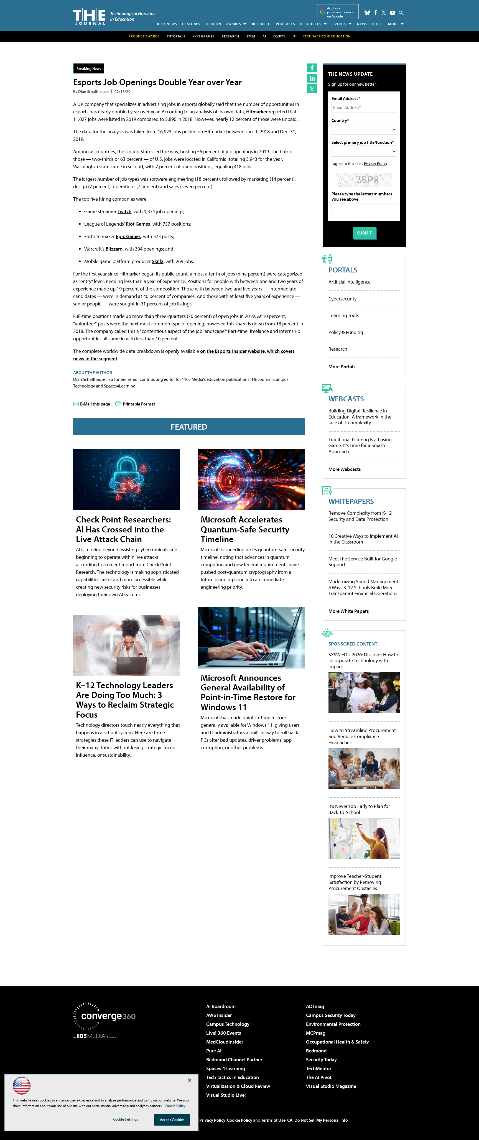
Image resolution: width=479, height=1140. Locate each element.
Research (261, 24)
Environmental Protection (333, 1024)
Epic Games (128, 236)
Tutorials (176, 36)
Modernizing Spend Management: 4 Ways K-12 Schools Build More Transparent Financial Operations (363, 587)
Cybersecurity (342, 298)
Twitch (124, 211)
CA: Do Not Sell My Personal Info (317, 1120)
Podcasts (285, 24)
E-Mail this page (95, 404)
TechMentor (318, 1068)
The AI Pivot (319, 1077)
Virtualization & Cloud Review (238, 1086)
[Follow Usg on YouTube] (392, 13)
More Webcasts (344, 469)
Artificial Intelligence (349, 282)
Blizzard (114, 249)
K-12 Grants (204, 36)
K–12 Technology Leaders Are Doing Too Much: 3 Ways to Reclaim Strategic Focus (125, 699)
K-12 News (167, 24)
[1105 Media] (106, 1066)
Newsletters (370, 24)
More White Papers (348, 611)
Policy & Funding (345, 332)
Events (339, 24)
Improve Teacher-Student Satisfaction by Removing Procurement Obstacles (354, 882)
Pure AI (213, 1050)
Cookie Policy (239, 1120)
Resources (311, 24)
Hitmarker (256, 111)
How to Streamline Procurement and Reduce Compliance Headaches (362, 736)
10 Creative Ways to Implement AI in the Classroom (363, 539)
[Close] (190, 1080)
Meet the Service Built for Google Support (362, 561)
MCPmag (315, 1033)
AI (264, 36)
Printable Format (139, 404)
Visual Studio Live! (226, 1095)
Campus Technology (227, 1024)
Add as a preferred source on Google (340, 12)
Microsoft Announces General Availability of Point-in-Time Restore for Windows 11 (248, 692)
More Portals (342, 366)
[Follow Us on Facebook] (375, 12)
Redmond (316, 1050)
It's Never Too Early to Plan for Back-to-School (359, 809)
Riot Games (138, 224)
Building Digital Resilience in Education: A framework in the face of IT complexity (359, 416)
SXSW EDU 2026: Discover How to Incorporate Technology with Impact (363, 661)
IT (294, 36)
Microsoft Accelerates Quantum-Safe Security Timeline (245, 529)
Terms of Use (273, 1120)
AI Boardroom (221, 1006)
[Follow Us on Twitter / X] (384, 13)
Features (191, 24)
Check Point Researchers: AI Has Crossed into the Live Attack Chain (123, 529)
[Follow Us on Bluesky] (367, 13)
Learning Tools (343, 315)
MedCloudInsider (224, 1042)
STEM (250, 36)
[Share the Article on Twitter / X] (312, 88)
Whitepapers (351, 501)
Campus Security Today (331, 1015)
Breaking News (89, 68)
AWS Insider (219, 1015)
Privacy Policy (375, 163)
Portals (343, 269)
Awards (233, 24)
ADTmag (315, 1006)
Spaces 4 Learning (225, 1068)
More (393, 24)
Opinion (213, 24)
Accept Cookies (172, 1119)
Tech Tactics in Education (232, 1077)
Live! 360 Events (223, 1033)
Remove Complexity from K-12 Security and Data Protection (360, 516)
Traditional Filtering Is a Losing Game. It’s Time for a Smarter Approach (360, 445)
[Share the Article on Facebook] (312, 67)
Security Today (321, 1059)
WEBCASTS (346, 398)
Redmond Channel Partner (234, 1059)
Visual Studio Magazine (331, 1086)
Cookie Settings (125, 1119)
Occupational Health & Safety (337, 1042)
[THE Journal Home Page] (114, 16)
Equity (279, 36)
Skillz (157, 261)
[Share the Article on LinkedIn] (312, 78)
